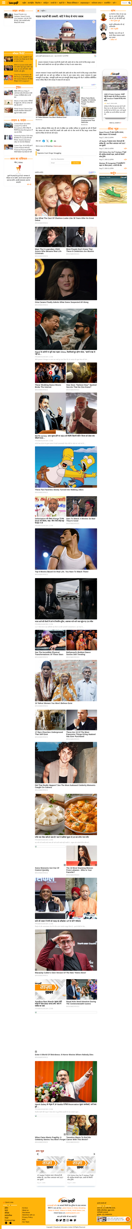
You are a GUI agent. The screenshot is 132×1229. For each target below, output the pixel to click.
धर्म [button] (114, 3)
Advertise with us (28, 1215)
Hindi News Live (78, 1210)
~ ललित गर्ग (113, 40)
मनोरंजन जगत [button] (96, 3)
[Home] (38, 10)
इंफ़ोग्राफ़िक (8, 1215)
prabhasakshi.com (73, 1213)
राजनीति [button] (107, 3)
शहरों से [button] (61, 3)
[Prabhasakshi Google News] (95, 56)
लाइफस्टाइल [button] (84, 3)
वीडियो (7, 1213)
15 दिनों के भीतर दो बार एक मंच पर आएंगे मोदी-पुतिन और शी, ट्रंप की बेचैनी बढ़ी (117, 16)
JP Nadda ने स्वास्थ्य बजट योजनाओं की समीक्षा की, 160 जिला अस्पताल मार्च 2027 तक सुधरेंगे (50, 1177)
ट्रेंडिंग (18, 87)
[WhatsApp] (93, 36)
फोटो (6, 1210)
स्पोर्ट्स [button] (45, 3)
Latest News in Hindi (70, 1208)
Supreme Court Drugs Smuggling (49, 153)
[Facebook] (93, 28)
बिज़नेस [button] (37, 3)
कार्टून (6, 1218)
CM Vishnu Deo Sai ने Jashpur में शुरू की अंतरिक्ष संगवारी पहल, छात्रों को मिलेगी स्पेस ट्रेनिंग (80, 1177)
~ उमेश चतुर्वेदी (113, 29)
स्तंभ (113, 10)
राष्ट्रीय (24, 3)
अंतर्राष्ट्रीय (31, 3)
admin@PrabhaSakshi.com (44, 56)
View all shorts (114, 123)
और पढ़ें (29, 184)
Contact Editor (102, 1219)
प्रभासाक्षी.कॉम (52, 1205)
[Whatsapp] (51, 142)
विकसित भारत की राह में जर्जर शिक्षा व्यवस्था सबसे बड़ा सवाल (116, 35)
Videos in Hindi (65, 1210)
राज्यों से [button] (53, 3)
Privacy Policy (27, 1217)
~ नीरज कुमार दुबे (114, 21)
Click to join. (57, 146)
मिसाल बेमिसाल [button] (72, 3)
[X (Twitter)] (93, 32)
